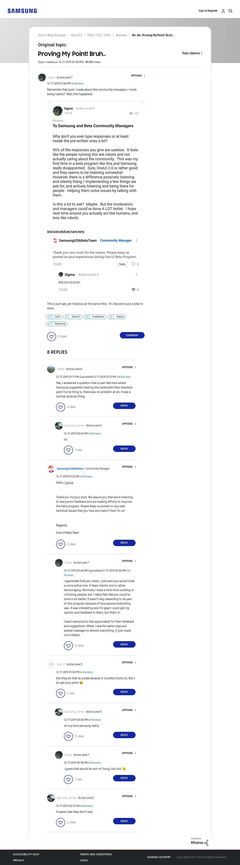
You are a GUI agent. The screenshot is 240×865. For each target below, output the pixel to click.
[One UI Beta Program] (22, 10)
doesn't (76, 316)
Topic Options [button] (191, 53)
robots (120, 316)
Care (57, 316)
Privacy (18, 860)
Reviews (79, 83)
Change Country (159, 857)
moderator (98, 316)
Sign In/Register (208, 10)
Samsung (60, 323)
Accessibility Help (26, 854)
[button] (138, 76)
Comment (132, 335)
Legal (84, 860)
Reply (124, 405)
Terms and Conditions (96, 854)
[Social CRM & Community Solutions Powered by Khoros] (199, 841)
